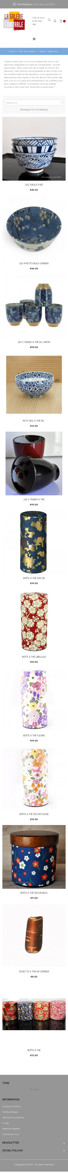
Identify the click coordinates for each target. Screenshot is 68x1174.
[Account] (55, 21)
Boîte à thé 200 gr (34, 578)
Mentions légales (11, 1128)
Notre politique (10, 1111)
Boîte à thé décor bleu (34, 892)
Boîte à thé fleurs (34, 735)
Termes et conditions (13, 1117)
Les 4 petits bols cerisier (34, 263)
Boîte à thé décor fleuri (34, 814)
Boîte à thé (34, 1050)
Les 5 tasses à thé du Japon (34, 342)
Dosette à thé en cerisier (34, 971)
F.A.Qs (5, 1123)
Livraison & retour (11, 1106)
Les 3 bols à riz (34, 184)
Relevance (34, 102)
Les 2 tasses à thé (34, 499)
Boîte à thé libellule (34, 656)
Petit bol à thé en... (34, 420)
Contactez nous (10, 1134)
